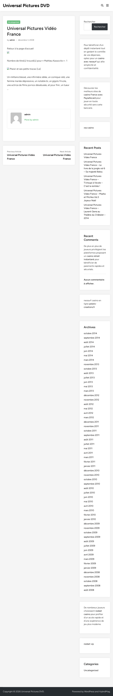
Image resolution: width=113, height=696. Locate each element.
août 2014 (89, 342)
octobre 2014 (90, 333)
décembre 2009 (92, 523)
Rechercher (89, 21)
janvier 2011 (89, 466)
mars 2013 (89, 391)
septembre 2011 (91, 435)
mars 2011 (89, 457)
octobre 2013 (90, 368)
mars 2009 (89, 559)
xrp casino (89, 127)
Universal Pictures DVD (26, 5)
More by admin (31, 120)
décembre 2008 (92, 572)
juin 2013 (88, 382)
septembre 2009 (92, 537)
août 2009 (89, 541)
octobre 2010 (90, 479)
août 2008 (89, 590)
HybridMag (104, 691)
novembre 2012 (91, 399)
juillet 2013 (89, 377)
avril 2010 (88, 506)
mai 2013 (88, 386)
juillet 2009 (89, 545)
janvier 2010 (90, 519)
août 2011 (88, 439)
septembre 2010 (92, 483)
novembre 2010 (91, 475)
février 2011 (89, 461)
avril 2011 (88, 453)
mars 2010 (89, 510)
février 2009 (90, 563)
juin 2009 (88, 550)
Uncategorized (13, 22)
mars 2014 (89, 360)
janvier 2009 (90, 568)
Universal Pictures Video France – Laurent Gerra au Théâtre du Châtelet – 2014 (94, 211)
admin (12, 40)
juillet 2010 (89, 492)
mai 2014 (88, 355)
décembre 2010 (91, 470)
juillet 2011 (89, 444)
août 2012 (89, 404)
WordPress (89, 691)
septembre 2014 (92, 337)
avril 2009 (89, 554)
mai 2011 (88, 448)
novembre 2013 (91, 364)
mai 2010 (88, 501)
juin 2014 (88, 351)
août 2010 (89, 488)
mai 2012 (88, 408)
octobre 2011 (90, 430)
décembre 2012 (91, 395)
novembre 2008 (92, 576)
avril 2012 (88, 413)
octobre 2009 (90, 532)
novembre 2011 (91, 426)
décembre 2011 (91, 422)
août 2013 (89, 373)
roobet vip (89, 644)
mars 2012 (89, 417)
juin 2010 (88, 497)
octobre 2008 (90, 581)
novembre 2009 (91, 528)
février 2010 (90, 514)
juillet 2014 (89, 346)
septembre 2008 (92, 585)
